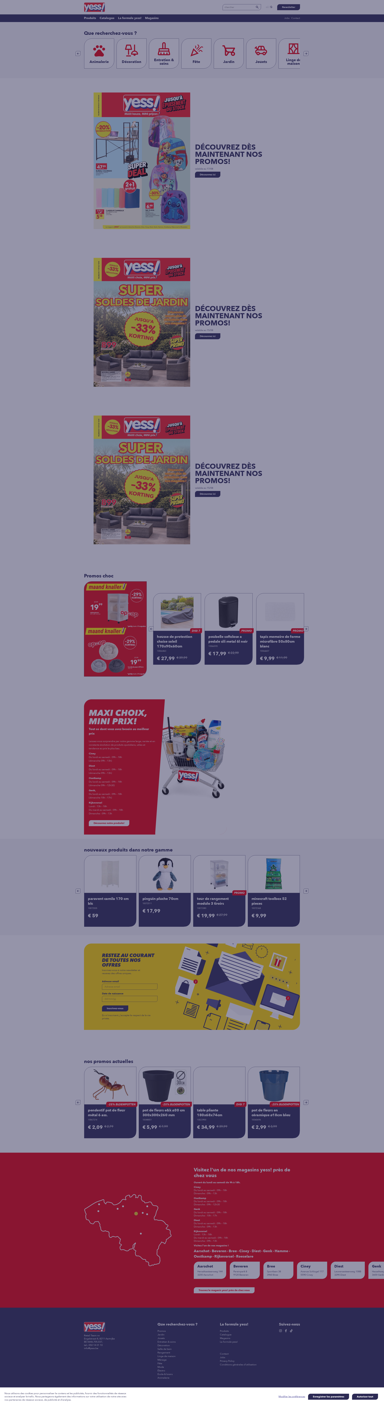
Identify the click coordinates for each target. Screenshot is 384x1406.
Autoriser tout (365, 1396)
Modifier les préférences (292, 1396)
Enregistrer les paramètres (328, 1396)
